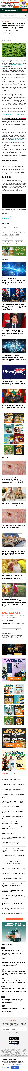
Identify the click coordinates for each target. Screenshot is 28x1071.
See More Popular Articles (14, 919)
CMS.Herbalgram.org (6, 216)
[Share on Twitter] (7, 33)
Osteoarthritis (4, 39)
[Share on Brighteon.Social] (3, 33)
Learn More (6, 1067)
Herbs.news (13, 211)
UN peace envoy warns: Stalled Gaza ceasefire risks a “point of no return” (13, 832)
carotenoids (16, 35)
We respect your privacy (14, 1032)
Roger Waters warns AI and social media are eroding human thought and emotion (12, 790)
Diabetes (7, 21)
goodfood (19, 37)
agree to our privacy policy (14, 1064)
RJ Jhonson (9, 30)
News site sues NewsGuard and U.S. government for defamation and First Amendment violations (13, 383)
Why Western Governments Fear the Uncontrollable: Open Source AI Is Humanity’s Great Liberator (13, 844)
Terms (11, 1049)
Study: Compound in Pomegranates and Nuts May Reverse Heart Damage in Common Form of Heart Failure (13, 897)
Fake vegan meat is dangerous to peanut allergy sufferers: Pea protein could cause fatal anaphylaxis (13, 576)
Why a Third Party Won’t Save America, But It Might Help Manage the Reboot (13, 914)
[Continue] (25, 1029)
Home (3, 21)
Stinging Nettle (19, 39)
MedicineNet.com (5, 218)
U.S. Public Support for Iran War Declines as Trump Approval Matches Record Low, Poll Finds (13, 879)
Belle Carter (10, 277)
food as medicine (9, 37)
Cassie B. (9, 328)
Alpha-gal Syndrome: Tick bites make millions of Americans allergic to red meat (13, 527)
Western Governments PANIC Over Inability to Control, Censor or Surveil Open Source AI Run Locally (14, 973)
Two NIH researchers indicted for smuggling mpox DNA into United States (12, 817)
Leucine (3, 38)
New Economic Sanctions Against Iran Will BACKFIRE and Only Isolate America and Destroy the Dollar (13, 1010)
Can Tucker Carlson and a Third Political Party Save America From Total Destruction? (14, 981)
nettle (25, 38)
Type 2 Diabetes (6, 243)
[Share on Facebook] (5, 33)
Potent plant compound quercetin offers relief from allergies (12, 504)
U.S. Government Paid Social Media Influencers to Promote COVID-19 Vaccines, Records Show (14, 862)
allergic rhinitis (7, 35)
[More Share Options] (10, 33)
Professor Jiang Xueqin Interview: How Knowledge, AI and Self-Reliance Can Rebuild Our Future (12, 1001)
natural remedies (19, 38)
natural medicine (12, 38)
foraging (15, 37)
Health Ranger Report (7, 945)
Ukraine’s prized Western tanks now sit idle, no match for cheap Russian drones (13, 827)
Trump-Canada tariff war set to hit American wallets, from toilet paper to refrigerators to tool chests (13, 868)
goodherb (24, 37)
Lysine (6, 38)
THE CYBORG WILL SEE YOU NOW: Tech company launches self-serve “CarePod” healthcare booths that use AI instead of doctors (14, 358)
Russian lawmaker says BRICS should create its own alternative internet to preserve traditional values (13, 407)
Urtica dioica (8, 40)
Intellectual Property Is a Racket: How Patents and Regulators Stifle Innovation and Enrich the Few (13, 857)
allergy (12, 35)
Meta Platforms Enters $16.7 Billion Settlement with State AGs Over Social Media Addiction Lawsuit (13, 796)
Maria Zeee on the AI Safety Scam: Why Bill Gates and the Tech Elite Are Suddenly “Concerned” (12, 885)
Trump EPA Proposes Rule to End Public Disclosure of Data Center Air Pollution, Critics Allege (13, 850)
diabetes (3, 37)
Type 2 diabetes (9, 133)
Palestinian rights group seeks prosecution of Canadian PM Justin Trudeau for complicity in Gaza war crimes (13, 332)
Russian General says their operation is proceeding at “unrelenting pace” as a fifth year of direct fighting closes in (14, 784)
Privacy (7, 1049)
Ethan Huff (9, 302)
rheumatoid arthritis (11, 39)
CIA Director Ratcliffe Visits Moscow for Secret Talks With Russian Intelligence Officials (13, 778)
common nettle (22, 35)
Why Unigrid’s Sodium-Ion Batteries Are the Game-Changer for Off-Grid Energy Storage (12, 802)
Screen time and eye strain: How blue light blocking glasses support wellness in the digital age (13, 903)
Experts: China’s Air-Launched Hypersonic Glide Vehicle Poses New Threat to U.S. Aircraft (13, 822)
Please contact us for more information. (10, 637)
